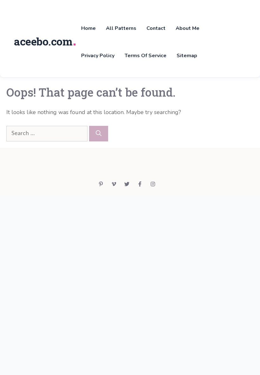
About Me (187, 28)
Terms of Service (145, 55)
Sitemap (187, 55)
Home (88, 28)
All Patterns (121, 28)
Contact (156, 28)
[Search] (98, 133)
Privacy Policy (97, 55)
